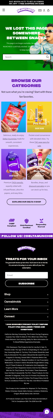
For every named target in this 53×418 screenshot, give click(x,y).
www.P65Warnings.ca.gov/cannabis (27, 342)
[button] (3, 9)
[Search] (47, 57)
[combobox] (26, 57)
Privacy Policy (31, 324)
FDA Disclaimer (24, 327)
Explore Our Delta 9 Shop (26, 202)
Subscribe (26, 283)
